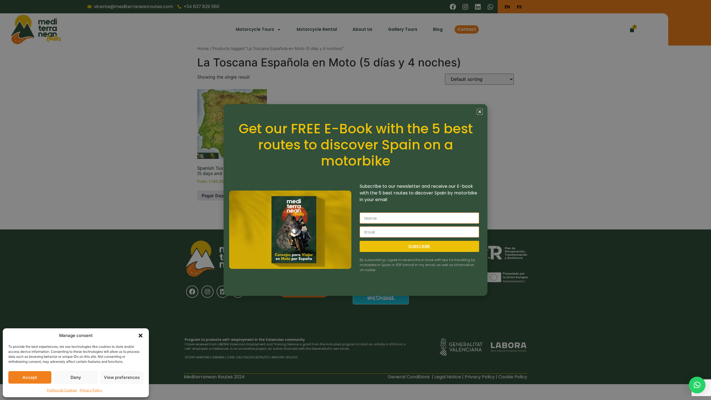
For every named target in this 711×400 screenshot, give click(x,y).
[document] (355, 200)
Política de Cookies (62, 390)
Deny (76, 377)
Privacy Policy (91, 390)
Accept (29, 377)
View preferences (122, 377)
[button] (140, 335)
